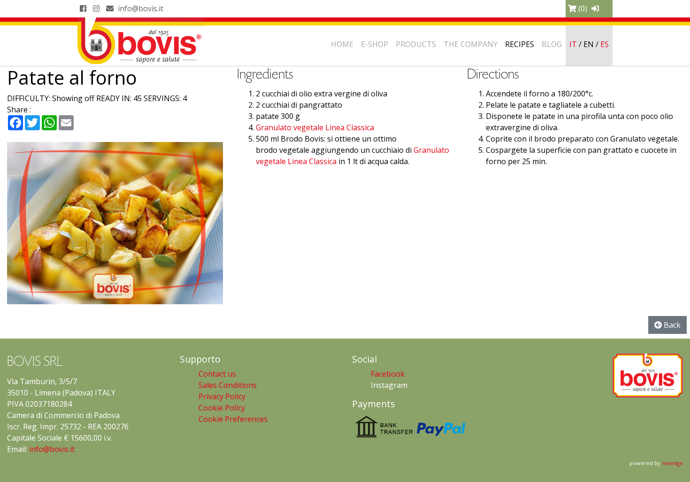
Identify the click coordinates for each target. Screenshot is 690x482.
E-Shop (374, 44)
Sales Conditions (228, 385)
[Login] (595, 8)
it (573, 44)
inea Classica (352, 127)
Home (342, 44)
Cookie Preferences (233, 419)
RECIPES (519, 44)
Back (671, 325)
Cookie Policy (222, 408)
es (604, 44)
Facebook (388, 374)
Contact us (217, 374)
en (588, 44)
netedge (672, 462)
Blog (552, 44)
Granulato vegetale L (293, 127)
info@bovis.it (140, 8)
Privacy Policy (222, 396)
